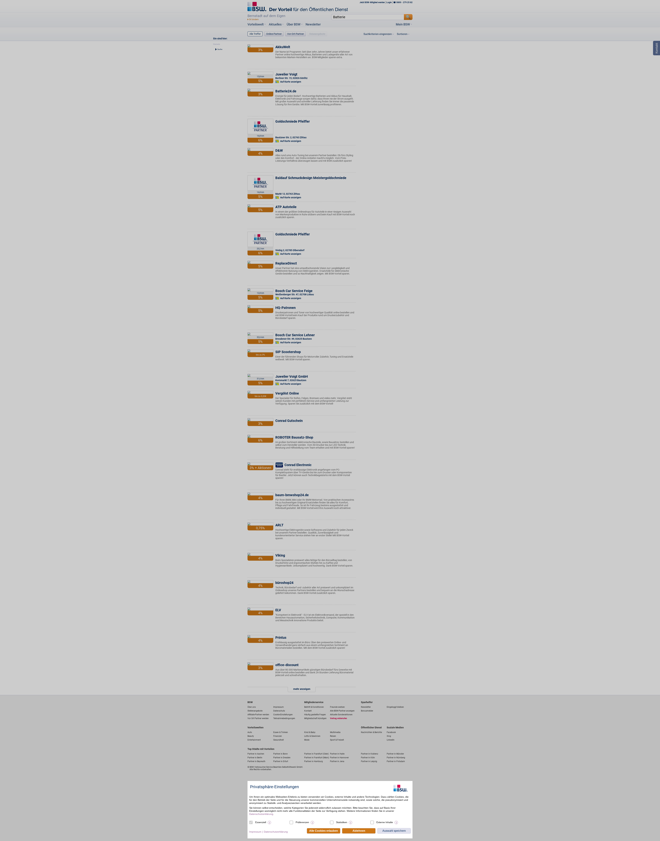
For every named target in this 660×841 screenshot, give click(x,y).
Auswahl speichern (394, 830)
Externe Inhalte (384, 822)
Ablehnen (359, 830)
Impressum (255, 831)
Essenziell (260, 822)
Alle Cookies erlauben (323, 830)
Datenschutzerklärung (261, 814)
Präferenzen (302, 822)
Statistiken (341, 822)
